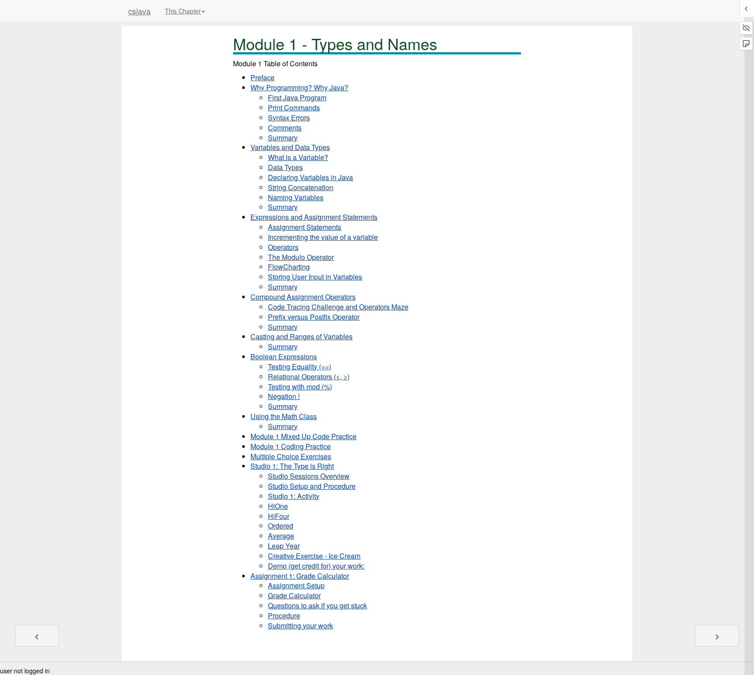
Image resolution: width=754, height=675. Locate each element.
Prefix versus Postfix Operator (314, 317)
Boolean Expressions (283, 356)
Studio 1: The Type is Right (292, 466)
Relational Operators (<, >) (309, 377)
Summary (283, 138)
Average (281, 536)
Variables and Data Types (290, 147)
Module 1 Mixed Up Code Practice (303, 436)
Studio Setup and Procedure (312, 486)
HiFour (278, 516)
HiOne (278, 506)
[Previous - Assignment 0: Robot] (37, 636)
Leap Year (284, 546)
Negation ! (284, 396)
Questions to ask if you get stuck (317, 605)
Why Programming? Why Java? (299, 87)
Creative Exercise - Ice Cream (314, 556)
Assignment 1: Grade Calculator (299, 576)
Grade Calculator (294, 595)
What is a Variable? (298, 157)
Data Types (285, 167)
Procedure (284, 615)
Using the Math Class (283, 416)
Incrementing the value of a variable (323, 237)
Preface (262, 77)
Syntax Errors (289, 117)
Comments (285, 128)
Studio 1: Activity (293, 496)
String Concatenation (300, 187)
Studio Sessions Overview (309, 476)
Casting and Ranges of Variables (301, 336)
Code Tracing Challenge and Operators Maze (338, 307)
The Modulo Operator (301, 257)
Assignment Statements (304, 227)
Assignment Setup (296, 585)
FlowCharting (289, 267)
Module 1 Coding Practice (290, 446)
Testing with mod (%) (300, 387)
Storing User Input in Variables (315, 277)
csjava (139, 11)
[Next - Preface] (717, 636)
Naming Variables (295, 197)
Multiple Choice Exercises (290, 456)
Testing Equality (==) (299, 366)
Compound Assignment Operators (303, 297)
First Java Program (297, 97)
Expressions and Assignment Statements (313, 217)
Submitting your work (300, 625)
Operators (283, 247)
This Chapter (183, 11)
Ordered (280, 526)
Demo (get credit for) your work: (316, 566)
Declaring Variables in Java (310, 177)
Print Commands (294, 107)
